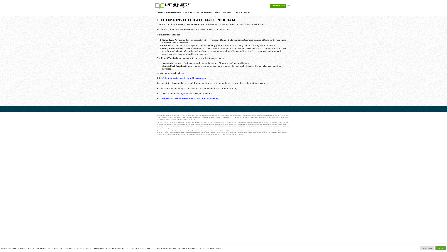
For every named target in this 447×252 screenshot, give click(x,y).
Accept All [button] (440, 248)
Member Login (279, 6)
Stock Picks (189, 13)
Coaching (226, 13)
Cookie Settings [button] (427, 248)
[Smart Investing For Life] (173, 5)
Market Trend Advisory (169, 13)
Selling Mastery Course (208, 13)
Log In (247, 13)
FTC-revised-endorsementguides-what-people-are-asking (184, 93)
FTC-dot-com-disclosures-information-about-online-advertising (187, 98)
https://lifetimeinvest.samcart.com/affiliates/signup (181, 78)
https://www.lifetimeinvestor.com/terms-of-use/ (228, 134)
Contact (238, 13)
